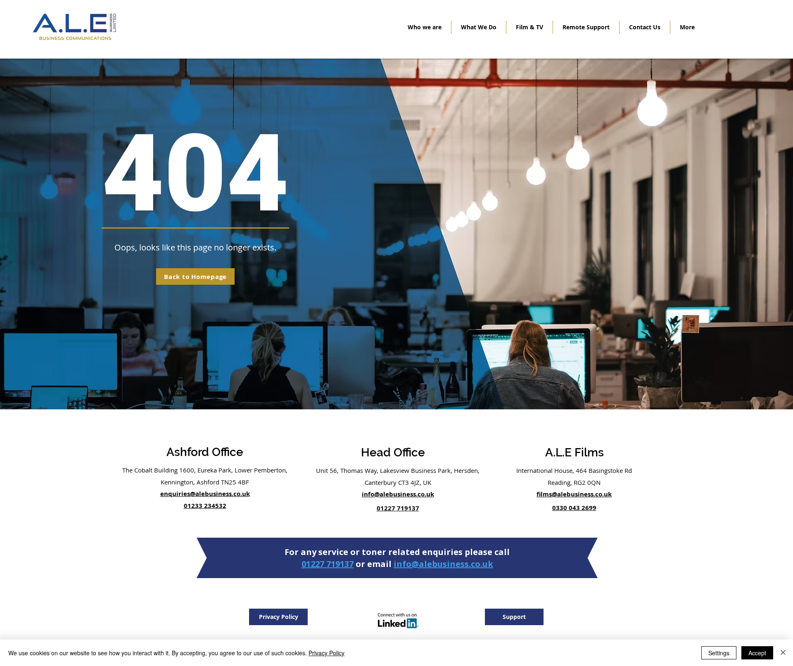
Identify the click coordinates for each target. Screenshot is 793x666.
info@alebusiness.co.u (441, 563)
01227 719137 (328, 563)
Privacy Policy (326, 653)
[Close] (783, 652)
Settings (718, 653)
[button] (478, 27)
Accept (757, 653)
